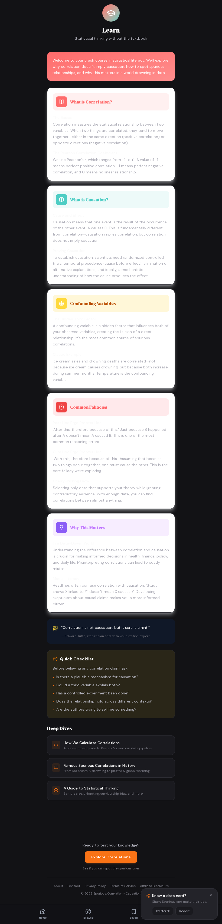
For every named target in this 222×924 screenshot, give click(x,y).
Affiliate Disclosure (154, 886)
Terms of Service (123, 886)
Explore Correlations (111, 857)
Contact (73, 886)
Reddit (184, 911)
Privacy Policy (95, 886)
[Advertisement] (111, 820)
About (58, 886)
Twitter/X (163, 911)
